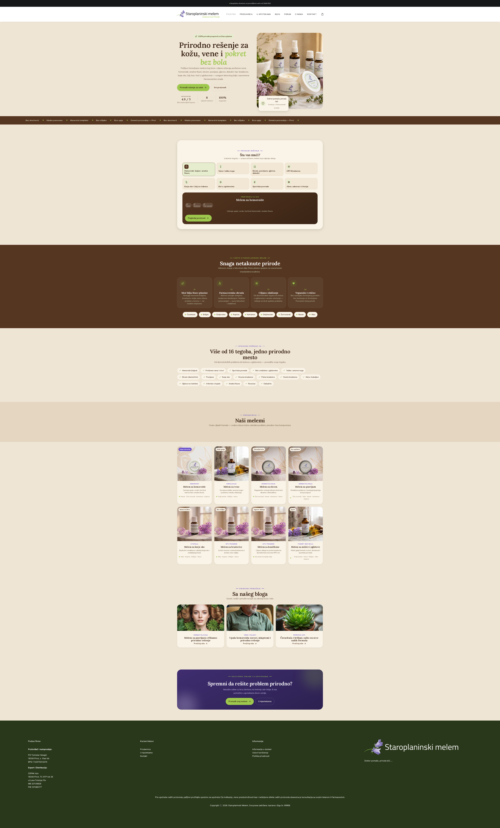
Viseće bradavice (290, 377)
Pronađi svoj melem (238, 701)
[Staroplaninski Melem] (198, 14)
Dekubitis (268, 383)
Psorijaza (210, 377)
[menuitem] (231, 14)
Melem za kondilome (268, 547)
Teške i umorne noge (295, 370)
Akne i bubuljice (312, 377)
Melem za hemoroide (194, 486)
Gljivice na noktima (190, 383)
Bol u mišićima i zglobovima (266, 370)
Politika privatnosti (260, 756)
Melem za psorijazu (305, 486)
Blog (277, 14)
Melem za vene (231, 486)
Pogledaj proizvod (196, 218)
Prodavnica (246, 14)
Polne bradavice (268, 377)
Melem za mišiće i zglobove (305, 547)
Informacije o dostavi (261, 749)
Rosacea (251, 383)
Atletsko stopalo (213, 383)
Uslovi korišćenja (260, 752)
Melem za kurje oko (194, 547)
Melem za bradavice (231, 547)
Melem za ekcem (268, 486)
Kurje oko (226, 377)
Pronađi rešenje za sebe (191, 87)
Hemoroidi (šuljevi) (189, 370)
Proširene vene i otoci (215, 370)
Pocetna (231, 14)
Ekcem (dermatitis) (190, 377)
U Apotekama (264, 14)
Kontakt (312, 14)
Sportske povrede (239, 370)
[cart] (322, 14)
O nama (299, 14)
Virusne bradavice (245, 377)
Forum (287, 14)
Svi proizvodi (220, 87)
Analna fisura (234, 383)
